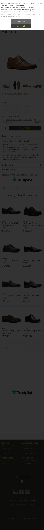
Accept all (21, 26)
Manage (21, 21)
